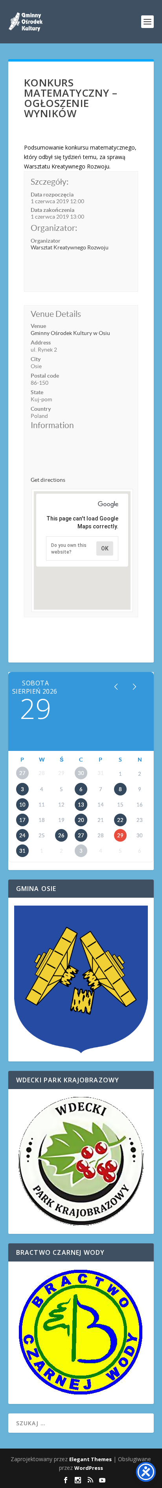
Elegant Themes (90, 1459)
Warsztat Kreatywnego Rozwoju (70, 247)
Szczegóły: (49, 181)
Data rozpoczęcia (52, 194)
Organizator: (54, 227)
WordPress (88, 1467)
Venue (38, 326)
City (35, 359)
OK (105, 548)
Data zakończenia (52, 210)
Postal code (45, 375)
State (37, 392)
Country (41, 409)
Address (41, 342)
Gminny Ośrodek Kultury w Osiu (70, 333)
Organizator (46, 241)
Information (52, 425)
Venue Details (56, 313)
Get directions (48, 480)
